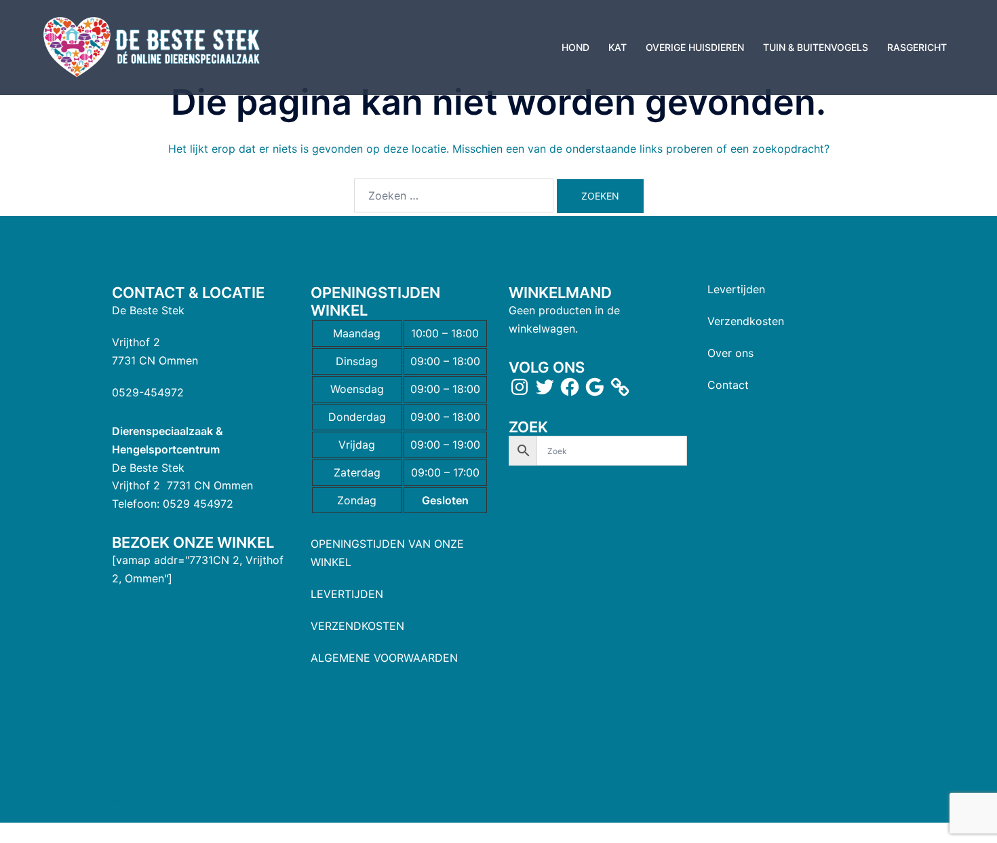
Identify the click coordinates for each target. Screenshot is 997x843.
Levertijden (736, 289)
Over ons (730, 353)
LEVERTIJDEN (347, 594)
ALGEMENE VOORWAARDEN (384, 657)
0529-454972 (148, 392)
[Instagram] (519, 387)
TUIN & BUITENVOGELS (815, 47)
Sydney (381, 799)
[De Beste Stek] (154, 46)
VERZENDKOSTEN (357, 626)
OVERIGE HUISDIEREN (695, 47)
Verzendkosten (745, 321)
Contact (728, 385)
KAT (617, 47)
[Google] (595, 387)
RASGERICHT (917, 47)
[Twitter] (544, 387)
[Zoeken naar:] (453, 195)
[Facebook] (570, 387)
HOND (575, 47)
